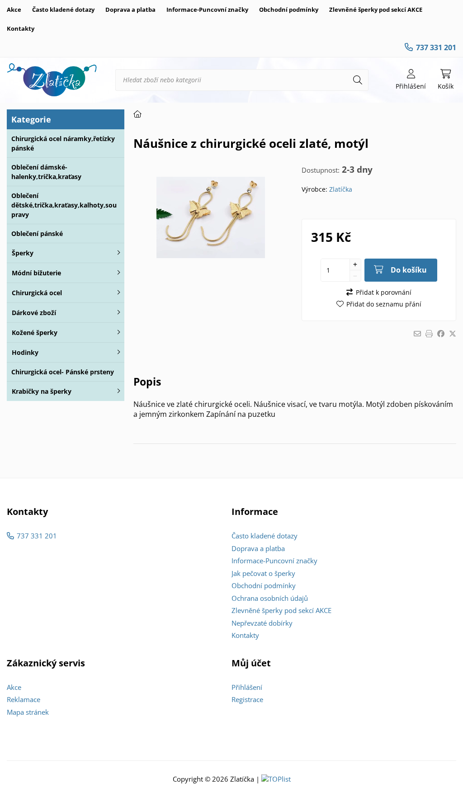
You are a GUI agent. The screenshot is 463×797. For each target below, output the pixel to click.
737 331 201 (436, 47)
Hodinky (25, 352)
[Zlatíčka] (52, 80)
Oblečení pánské (37, 233)
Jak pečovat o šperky (263, 573)
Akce (14, 9)
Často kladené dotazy (63, 9)
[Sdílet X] (452, 333)
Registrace (247, 699)
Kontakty (20, 28)
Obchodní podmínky (288, 9)
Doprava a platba (130, 9)
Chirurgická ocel (37, 292)
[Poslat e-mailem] (417, 333)
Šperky (22, 253)
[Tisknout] (429, 333)
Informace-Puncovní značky (207, 9)
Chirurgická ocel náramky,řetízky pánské (63, 143)
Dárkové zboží (34, 312)
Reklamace (23, 699)
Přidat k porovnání (383, 292)
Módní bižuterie (36, 273)
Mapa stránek (28, 712)
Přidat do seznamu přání (383, 304)
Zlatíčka (340, 189)
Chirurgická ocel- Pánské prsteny (62, 372)
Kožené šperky (34, 332)
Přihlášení (247, 687)
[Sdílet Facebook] (440, 333)
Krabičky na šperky (41, 391)
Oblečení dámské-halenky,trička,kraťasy (46, 172)
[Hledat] (358, 80)
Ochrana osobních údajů (270, 598)
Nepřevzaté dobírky (262, 622)
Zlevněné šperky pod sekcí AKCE (375, 9)
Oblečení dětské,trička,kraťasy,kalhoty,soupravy (64, 205)
